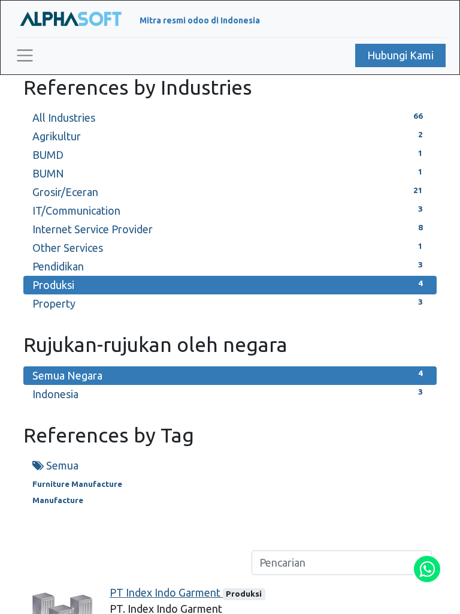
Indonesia (227, 393)
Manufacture (57, 500)
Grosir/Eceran (227, 191)
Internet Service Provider (227, 229)
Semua (61, 465)
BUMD (227, 154)
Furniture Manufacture (77, 484)
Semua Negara (227, 374)
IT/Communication (227, 210)
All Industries (227, 117)
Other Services (227, 247)
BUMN (227, 173)
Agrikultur (227, 136)
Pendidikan (227, 266)
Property (227, 303)
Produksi (227, 284)
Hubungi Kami (400, 55)
